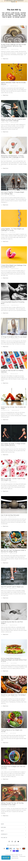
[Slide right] (26, 1)
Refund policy (15, 856)
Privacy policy (22, 856)
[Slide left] (2, 1)
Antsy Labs (11, 854)
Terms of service (14, 858)
